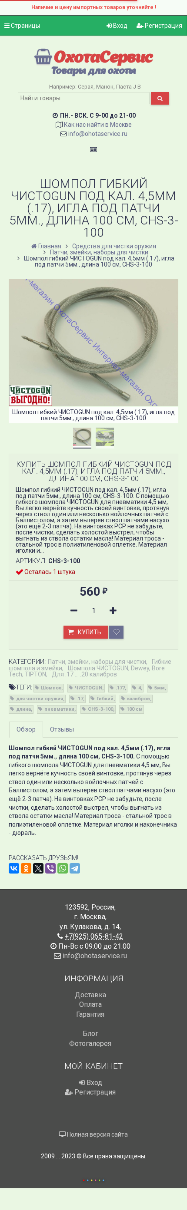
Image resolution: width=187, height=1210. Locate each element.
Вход (119, 25)
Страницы (25, 25)
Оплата (90, 1004)
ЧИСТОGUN (88, 688)
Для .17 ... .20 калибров (84, 674)
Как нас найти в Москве (98, 124)
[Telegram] (75, 868)
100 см (135, 709)
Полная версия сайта (97, 1134)
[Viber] (50, 868)
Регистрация (163, 25)
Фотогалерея (90, 1043)
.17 (80, 699)
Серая (86, 86)
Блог (90, 1033)
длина (23, 709)
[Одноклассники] (26, 868)
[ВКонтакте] (14, 868)
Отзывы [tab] (62, 729)
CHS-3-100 (100, 709)
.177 (120, 688)
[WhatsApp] (62, 868)
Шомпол (51, 688)
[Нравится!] (116, 632)
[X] (38, 868)
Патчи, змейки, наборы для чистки (97, 661)
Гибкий (105, 699)
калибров (138, 699)
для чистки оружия (39, 699)
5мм (159, 688)
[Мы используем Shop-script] (93, 1179)
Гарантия (90, 1014)
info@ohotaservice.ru (97, 133)
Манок (105, 86)
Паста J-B (128, 86)
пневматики (59, 709)
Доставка (90, 995)
